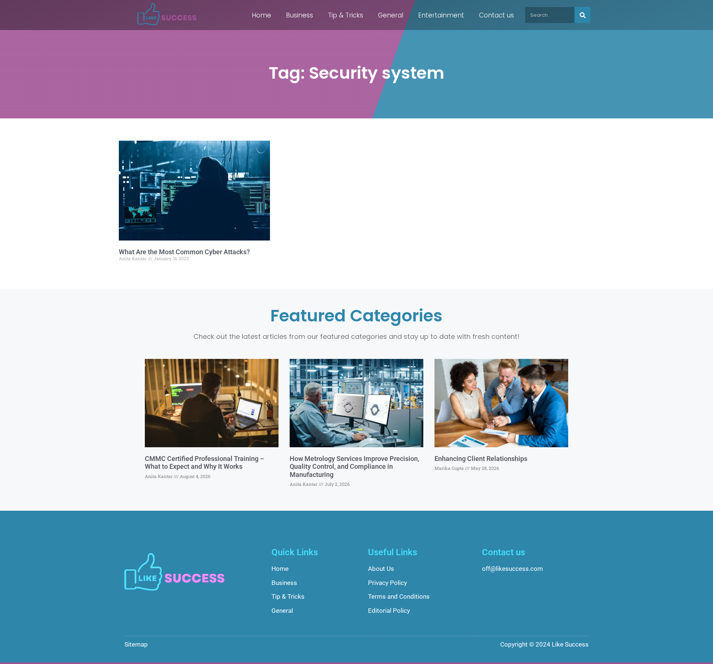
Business (299, 15)
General (390, 15)
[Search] (582, 15)
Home (261, 15)
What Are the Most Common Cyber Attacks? (184, 252)
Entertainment (441, 15)
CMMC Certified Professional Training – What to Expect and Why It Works (204, 463)
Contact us (496, 15)
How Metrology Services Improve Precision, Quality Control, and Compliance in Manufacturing (354, 466)
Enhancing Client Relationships (480, 458)
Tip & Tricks (345, 15)
